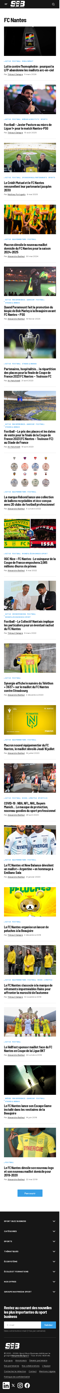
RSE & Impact (27, 61)
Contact (32, 1371)
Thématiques (11, 1251)
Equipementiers (19, 239)
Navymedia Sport (20, 1355)
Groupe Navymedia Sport (18, 1292)
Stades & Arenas (12, 303)
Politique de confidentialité (17, 1376)
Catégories (10, 1231)
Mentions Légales (47, 1371)
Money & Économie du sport (35, 554)
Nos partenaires (11, 1365)
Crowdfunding (19, 614)
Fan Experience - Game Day (23, 300)
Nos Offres (10, 1282)
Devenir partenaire (38, 1360)
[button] (6, 4)
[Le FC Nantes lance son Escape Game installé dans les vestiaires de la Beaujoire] (30, 1080)
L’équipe (46, 1365)
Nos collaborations (31, 1365)
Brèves (8, 1099)
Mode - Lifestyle (29, 798)
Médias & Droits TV (30, 119)
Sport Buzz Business (15, 1221)
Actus (8, 61)
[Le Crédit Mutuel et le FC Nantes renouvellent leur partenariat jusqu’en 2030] (30, 157)
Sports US (42, 798)
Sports (44, 119)
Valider (48, 1325)
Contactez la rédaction (15, 1371)
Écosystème (10, 1261)
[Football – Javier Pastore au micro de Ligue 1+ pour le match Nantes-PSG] (30, 99)
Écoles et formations (16, 1271)
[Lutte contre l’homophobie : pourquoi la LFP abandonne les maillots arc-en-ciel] (30, 41)
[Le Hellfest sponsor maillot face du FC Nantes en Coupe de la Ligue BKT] (30, 1022)
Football (16, 61)
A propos (8, 1360)
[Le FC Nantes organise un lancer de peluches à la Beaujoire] (30, 902)
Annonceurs (21, 1360)
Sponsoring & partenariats (34, 178)
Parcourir (30, 1193)
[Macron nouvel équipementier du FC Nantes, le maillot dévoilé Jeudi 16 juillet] (30, 720)
